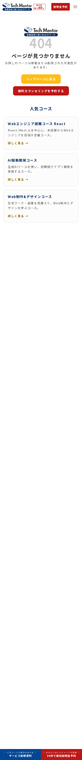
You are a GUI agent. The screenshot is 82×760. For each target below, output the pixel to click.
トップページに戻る (41, 79)
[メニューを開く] (75, 7)
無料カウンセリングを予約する (41, 91)
